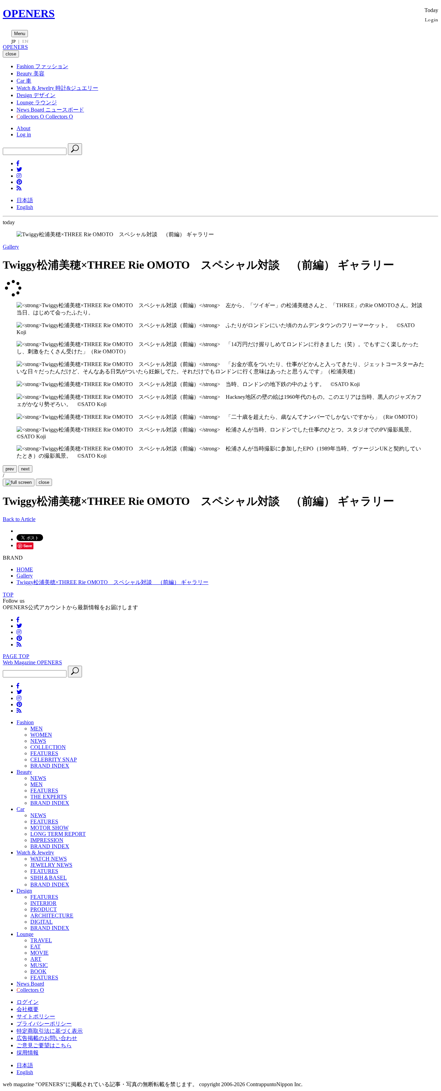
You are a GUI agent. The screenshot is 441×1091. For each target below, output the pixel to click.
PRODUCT (43, 909)
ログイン (28, 1002)
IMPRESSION (46, 840)
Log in (24, 134)
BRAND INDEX (49, 766)
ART (35, 959)
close (44, 482)
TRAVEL (41, 940)
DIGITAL (41, 922)
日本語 (25, 200)
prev (10, 468)
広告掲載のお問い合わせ (47, 1038)
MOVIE (39, 953)
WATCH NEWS (48, 859)
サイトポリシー (36, 1016)
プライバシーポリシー (44, 1024)
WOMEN (41, 735)
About (23, 128)
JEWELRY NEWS (51, 865)
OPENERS (29, 13)
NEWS (38, 741)
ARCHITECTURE (51, 915)
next (25, 468)
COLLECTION (48, 747)
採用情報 (28, 1053)
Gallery (11, 247)
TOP (8, 595)
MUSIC (39, 965)
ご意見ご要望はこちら (44, 1045)
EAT (35, 946)
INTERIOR (43, 903)
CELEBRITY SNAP (53, 759)
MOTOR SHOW (49, 828)
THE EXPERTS (48, 797)
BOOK (38, 971)
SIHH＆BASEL (48, 878)
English (25, 207)
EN (25, 41)
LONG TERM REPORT (58, 834)
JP (13, 41)
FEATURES (44, 753)
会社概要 (28, 1009)
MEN (36, 728)
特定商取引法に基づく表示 (50, 1031)
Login (431, 19)
